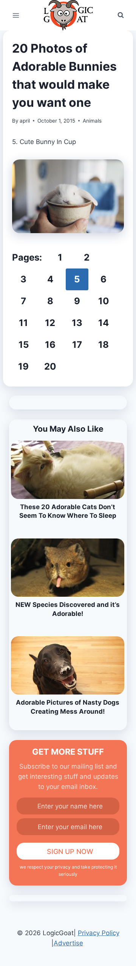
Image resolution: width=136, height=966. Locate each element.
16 (50, 344)
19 (23, 366)
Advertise (68, 943)
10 (103, 301)
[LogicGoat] (68, 15)
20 (50, 366)
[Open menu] (16, 15)
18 (103, 344)
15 (24, 344)
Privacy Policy (98, 933)
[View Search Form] (120, 15)
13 (77, 322)
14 (103, 322)
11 (23, 322)
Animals (92, 121)
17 (77, 344)
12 (50, 322)
